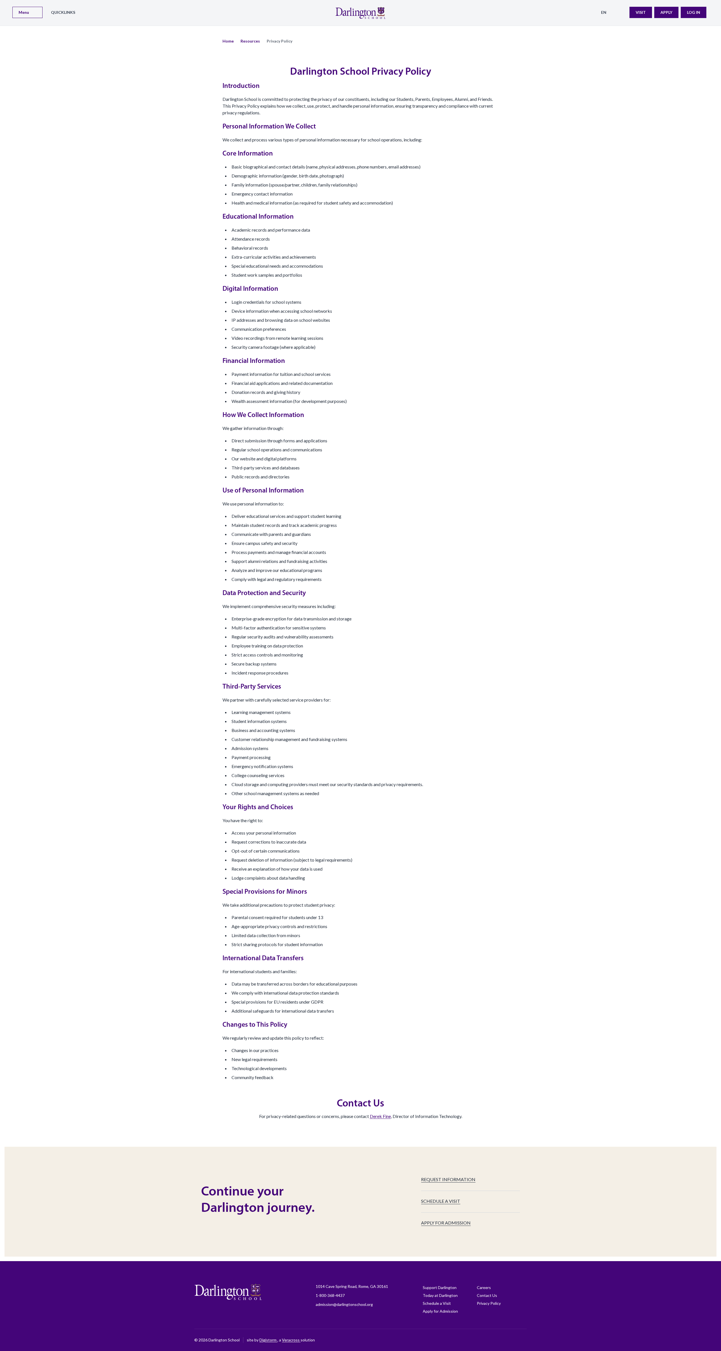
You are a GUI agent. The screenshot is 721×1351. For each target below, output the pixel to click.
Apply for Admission (440, 1311)
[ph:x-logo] (522, 1340)
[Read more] (452, 1340)
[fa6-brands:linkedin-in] (494, 1340)
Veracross (291, 1339)
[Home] (360, 13)
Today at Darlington (440, 1295)
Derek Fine (380, 1116)
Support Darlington (440, 1287)
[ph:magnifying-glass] (621, 12)
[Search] (621, 12)
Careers (484, 1287)
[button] (228, 41)
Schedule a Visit (437, 1303)
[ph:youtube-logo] (508, 1340)
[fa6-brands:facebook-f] (452, 1340)
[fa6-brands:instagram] (466, 1340)
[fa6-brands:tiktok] (480, 1340)
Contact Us (487, 1295)
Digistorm (268, 1339)
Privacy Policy (489, 1303)
